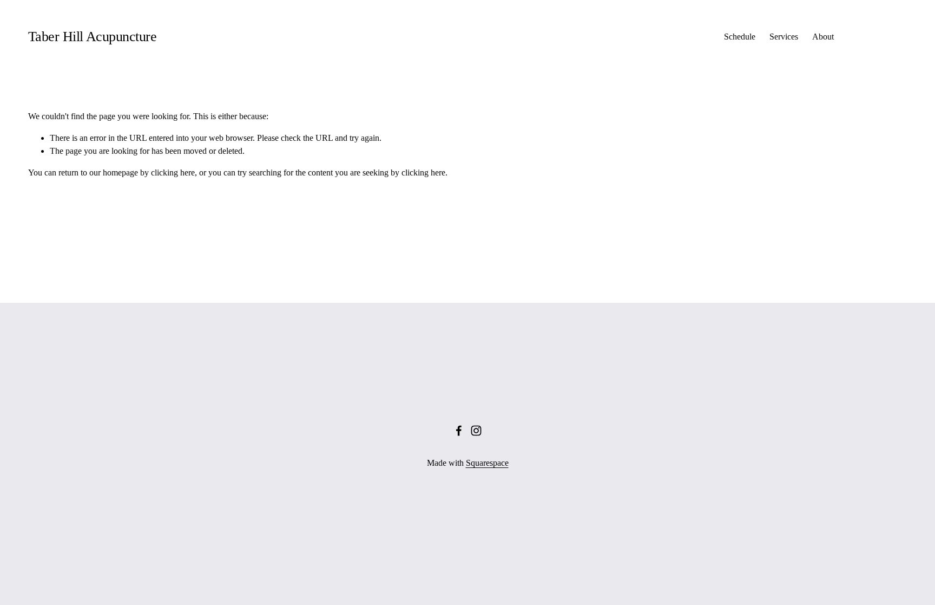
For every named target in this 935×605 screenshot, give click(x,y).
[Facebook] (458, 430)
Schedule (739, 36)
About (823, 36)
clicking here (173, 172)
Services (783, 36)
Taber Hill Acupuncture (92, 36)
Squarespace (487, 462)
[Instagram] (476, 430)
